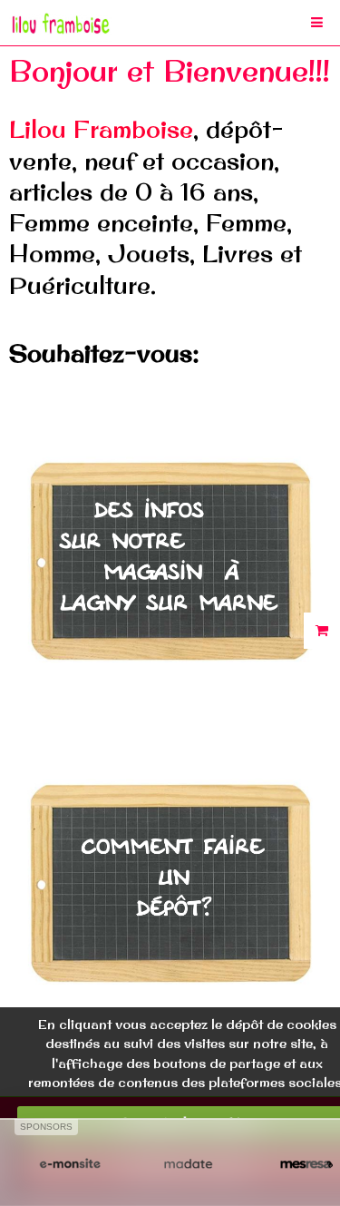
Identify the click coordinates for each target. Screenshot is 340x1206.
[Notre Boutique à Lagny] (170, 555)
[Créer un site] (69, 1164)
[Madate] (187, 1164)
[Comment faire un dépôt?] (170, 877)
